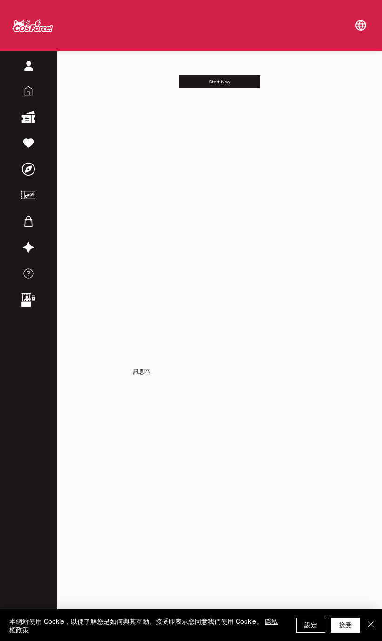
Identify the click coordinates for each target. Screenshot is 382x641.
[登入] (28, 65)
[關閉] (370, 625)
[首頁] (28, 91)
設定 (310, 624)
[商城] (28, 221)
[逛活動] (28, 117)
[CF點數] (28, 247)
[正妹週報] (28, 143)
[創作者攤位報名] (28, 299)
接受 (345, 624)
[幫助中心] (28, 273)
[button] (360, 25)
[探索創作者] (28, 169)
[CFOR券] (28, 195)
